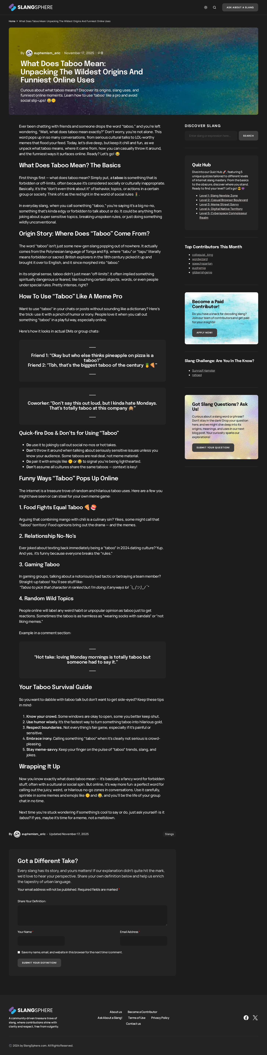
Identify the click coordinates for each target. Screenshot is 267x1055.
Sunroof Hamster (203, 370)
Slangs (169, 834)
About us (116, 1012)
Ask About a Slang (240, 7)
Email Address (130, 932)
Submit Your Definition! (39, 962)
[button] (205, 7)
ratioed (197, 375)
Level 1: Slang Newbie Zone (218, 196)
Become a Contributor (142, 1012)
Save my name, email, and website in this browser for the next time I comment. (71, 952)
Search (248, 135)
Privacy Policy (160, 1018)
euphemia (199, 268)
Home (12, 21)
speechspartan (202, 263)
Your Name (25, 932)
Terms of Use (136, 1018)
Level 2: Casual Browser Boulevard (223, 200)
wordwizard (200, 259)
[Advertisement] (221, 499)
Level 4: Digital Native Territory (221, 209)
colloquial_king (202, 255)
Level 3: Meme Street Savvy (219, 204)
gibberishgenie (202, 272)
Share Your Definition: (32, 901)
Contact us (133, 1024)
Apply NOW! (205, 332)
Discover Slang (203, 126)
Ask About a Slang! (110, 1018)
